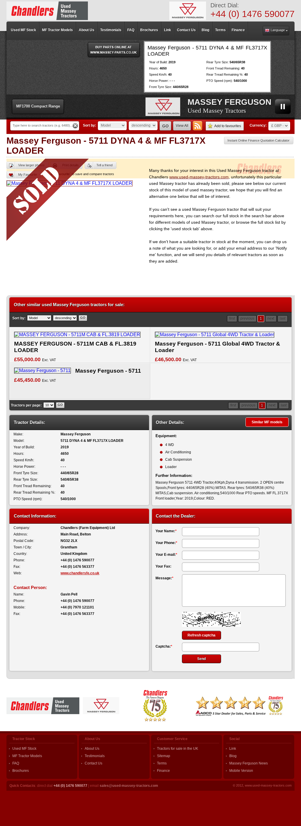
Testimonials (95, 756)
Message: (164, 578)
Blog (233, 756)
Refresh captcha (201, 635)
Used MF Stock (24, 749)
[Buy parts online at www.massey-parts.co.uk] (114, 49)
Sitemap (163, 756)
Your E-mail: (166, 555)
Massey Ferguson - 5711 (108, 371)
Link (232, 749)
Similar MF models (267, 422)
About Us (92, 749)
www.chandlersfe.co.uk (80, 573)
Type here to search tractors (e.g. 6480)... (43, 125)
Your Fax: (163, 566)
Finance (163, 771)
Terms (162, 763)
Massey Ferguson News (248, 763)
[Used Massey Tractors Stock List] (47, 10)
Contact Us (93, 763)
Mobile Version (241, 771)
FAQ (15, 763)
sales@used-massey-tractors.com (129, 786)
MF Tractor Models (27, 756)
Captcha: (163, 646)
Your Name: (166, 531)
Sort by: (89, 125)
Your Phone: (166, 543)
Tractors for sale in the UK (177, 749)
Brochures (20, 771)
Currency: (258, 125)
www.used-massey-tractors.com (199, 177)
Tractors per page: (26, 405)
